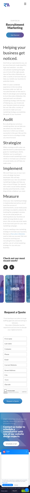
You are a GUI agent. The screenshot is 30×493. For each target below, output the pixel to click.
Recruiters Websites (18, 234)
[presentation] (15, 391)
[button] (15, 35)
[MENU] (25, 4)
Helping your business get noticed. (14, 53)
